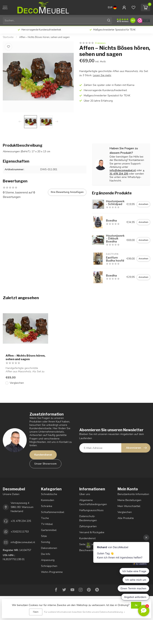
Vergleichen (17, 382)
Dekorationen (49, 548)
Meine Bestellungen (129, 500)
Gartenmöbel (49, 530)
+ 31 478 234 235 (127, 172)
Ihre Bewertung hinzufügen (67, 192)
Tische (45, 518)
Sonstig (45, 542)
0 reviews (100, 43)
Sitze (44, 536)
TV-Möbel (47, 524)
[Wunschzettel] (133, 7)
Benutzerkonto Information (133, 494)
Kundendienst (43, 454)
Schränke (46, 506)
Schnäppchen (49, 566)
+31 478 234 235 (21, 521)
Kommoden (47, 500)
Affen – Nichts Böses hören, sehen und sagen (44, 37)
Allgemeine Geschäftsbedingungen (93, 502)
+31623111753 (20, 531)
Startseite (8, 37)
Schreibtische (49, 494)
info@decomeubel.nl (123, 170)
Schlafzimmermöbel (52, 512)
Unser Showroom (45, 463)
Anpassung (47, 560)
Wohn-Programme (52, 572)
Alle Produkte (126, 518)
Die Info (45, 554)
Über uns (84, 494)
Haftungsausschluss (91, 510)
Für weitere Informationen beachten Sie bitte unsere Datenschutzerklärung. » (84, 611)
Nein (35, 612)
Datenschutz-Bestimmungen (88, 518)
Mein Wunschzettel (129, 506)
